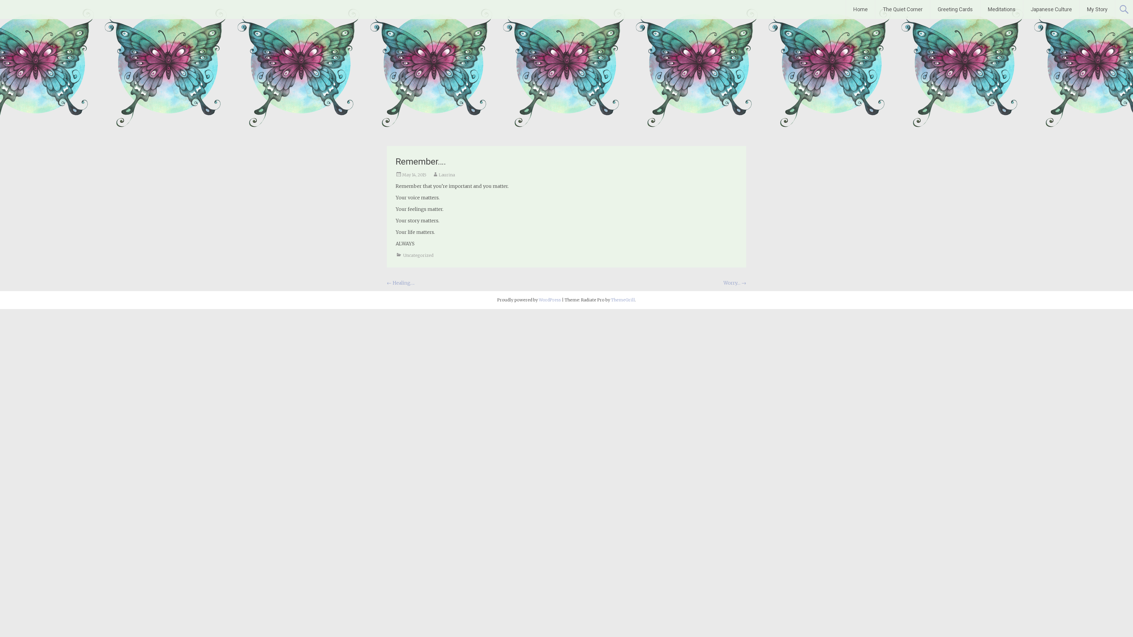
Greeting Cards (955, 9)
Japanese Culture (1051, 9)
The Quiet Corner (903, 9)
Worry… (734, 283)
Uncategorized (418, 255)
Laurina (447, 175)
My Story (1097, 9)
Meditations (1002, 9)
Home (860, 9)
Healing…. (401, 283)
